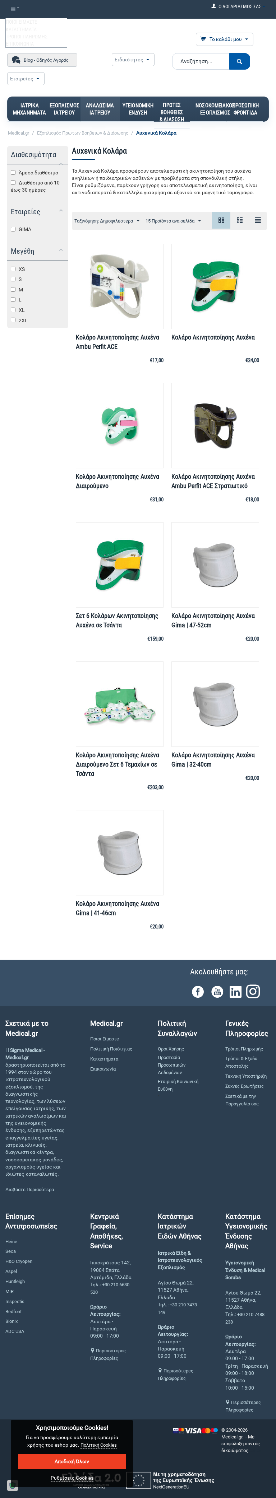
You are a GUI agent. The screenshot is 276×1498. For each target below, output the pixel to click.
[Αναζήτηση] (239, 61)
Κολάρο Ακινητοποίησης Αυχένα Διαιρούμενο (117, 481)
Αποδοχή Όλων (72, 1461)
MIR (9, 1291)
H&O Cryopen (18, 1261)
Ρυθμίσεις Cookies (72, 1478)
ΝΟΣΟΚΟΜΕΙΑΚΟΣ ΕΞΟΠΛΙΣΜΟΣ (215, 109)
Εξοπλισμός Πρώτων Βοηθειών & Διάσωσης (82, 133)
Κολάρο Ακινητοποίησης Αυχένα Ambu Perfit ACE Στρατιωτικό (213, 481)
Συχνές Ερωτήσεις (244, 1086)
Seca (10, 1251)
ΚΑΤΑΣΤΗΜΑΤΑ (21, 29)
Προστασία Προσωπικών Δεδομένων (171, 1065)
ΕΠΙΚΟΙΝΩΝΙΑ (20, 44)
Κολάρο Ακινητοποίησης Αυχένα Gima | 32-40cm (213, 759)
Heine (11, 1241)
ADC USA (14, 1331)
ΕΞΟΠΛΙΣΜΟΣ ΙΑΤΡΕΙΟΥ (65, 109)
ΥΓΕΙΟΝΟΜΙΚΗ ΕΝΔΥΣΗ (138, 109)
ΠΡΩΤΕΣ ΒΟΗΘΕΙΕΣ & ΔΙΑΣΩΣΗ (172, 112)
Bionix (11, 1321)
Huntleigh (15, 1281)
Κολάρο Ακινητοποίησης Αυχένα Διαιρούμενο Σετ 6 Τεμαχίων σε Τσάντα (117, 764)
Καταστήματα (104, 1059)
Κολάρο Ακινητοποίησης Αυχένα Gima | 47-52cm (213, 620)
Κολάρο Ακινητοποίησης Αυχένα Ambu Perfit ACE (117, 341)
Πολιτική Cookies (98, 1445)
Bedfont (13, 1311)
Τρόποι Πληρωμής (244, 1049)
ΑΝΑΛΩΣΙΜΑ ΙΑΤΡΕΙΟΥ (100, 109)
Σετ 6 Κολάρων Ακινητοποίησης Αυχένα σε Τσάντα (117, 620)
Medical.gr (18, 133)
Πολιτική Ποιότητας (111, 1049)
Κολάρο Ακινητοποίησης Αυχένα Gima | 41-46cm (117, 908)
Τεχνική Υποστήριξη (246, 1076)
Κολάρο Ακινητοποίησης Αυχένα (213, 337)
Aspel (11, 1271)
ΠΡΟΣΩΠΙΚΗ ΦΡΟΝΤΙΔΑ (245, 109)
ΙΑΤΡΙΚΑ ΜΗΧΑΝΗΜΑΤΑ (29, 109)
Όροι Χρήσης (171, 1049)
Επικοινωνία (103, 1069)
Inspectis (14, 1301)
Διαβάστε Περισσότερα (29, 1189)
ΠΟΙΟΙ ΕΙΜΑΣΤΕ (21, 22)
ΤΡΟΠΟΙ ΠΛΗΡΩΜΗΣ (26, 36)
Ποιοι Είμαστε (104, 1038)
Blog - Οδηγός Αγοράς (46, 60)
